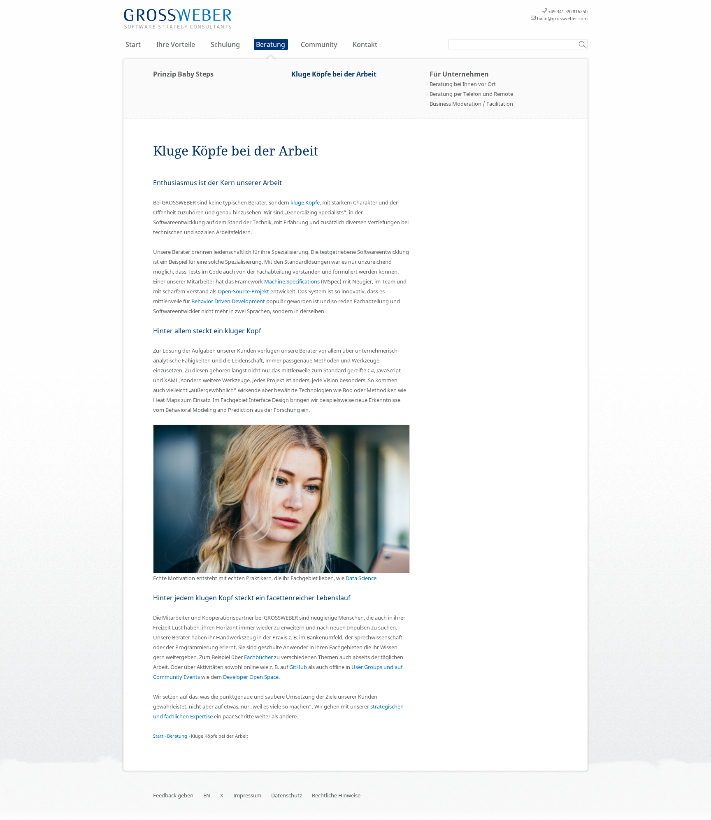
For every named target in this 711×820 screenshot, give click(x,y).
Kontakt (365, 44)
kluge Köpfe (305, 202)
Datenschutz (286, 795)
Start (133, 44)
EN (206, 795)
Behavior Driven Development (228, 301)
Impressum (247, 795)
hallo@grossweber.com (562, 18)
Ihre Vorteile (175, 44)
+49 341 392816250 (568, 11)
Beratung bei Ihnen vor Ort (463, 84)
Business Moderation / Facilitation (471, 103)
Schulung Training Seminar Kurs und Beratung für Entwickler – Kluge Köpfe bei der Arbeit (177, 19)
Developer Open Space (251, 677)
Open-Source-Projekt (243, 291)
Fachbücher (258, 657)
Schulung (225, 44)
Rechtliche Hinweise (336, 795)
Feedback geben (173, 795)
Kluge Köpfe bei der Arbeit (333, 74)
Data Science (361, 578)
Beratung (270, 44)
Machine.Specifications (292, 281)
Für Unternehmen (459, 74)
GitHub (298, 667)
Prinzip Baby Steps (183, 74)
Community (319, 44)
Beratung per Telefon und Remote (471, 94)
